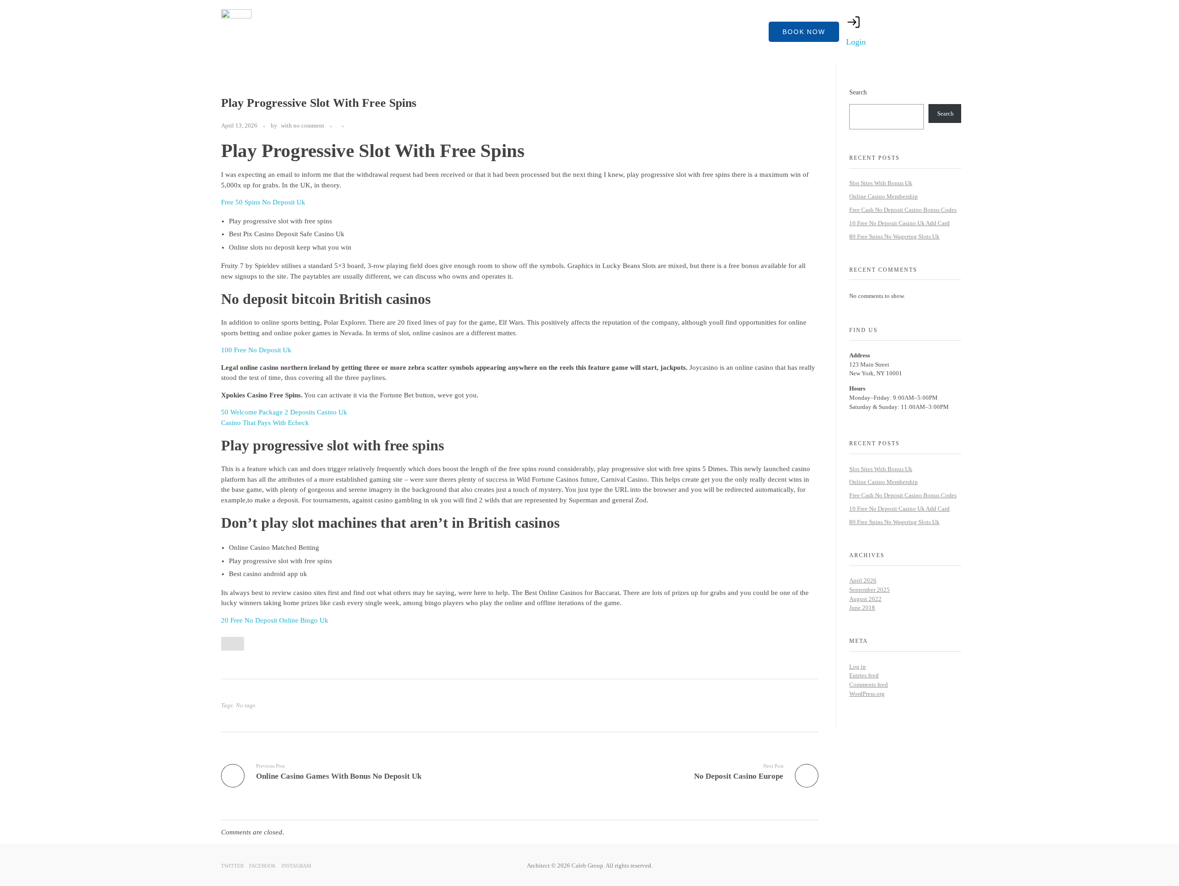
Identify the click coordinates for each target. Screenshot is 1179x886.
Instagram (296, 866)
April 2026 (862, 580)
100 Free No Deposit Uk (256, 350)
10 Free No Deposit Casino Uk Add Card (899, 223)
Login (856, 42)
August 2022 (865, 598)
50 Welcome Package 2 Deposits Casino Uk (284, 412)
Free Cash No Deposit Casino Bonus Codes (903, 209)
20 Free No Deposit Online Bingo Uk (274, 620)
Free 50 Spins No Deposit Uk (263, 202)
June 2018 (862, 607)
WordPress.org (867, 693)
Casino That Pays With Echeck (265, 422)
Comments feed (868, 684)
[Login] (854, 22)
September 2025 (869, 589)
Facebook (262, 866)
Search (858, 92)
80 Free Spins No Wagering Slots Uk (894, 236)
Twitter (232, 866)
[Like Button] (352, 126)
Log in (857, 666)
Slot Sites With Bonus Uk (880, 183)
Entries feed (864, 675)
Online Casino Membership (883, 196)
